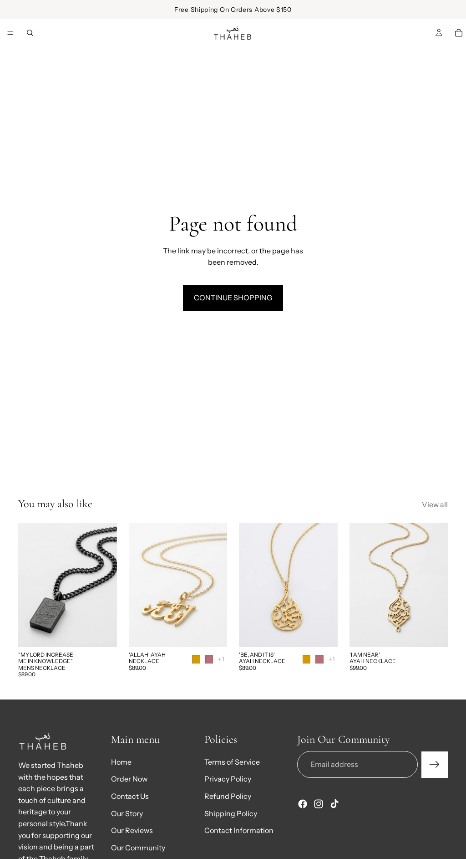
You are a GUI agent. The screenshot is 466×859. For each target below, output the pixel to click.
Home (121, 761)
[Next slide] (107, 585)
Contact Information (239, 830)
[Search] (30, 33)
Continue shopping (233, 297)
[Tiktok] (334, 804)
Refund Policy (227, 796)
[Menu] (10, 33)
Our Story (127, 813)
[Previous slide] (28, 585)
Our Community (138, 847)
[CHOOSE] (213, 633)
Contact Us (130, 796)
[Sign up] (434, 764)
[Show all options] (221, 659)
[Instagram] (318, 804)
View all (435, 504)
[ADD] (103, 633)
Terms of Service (232, 761)
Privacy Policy (227, 779)
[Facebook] (302, 804)
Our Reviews (132, 830)
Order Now (129, 779)
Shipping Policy (230, 813)
